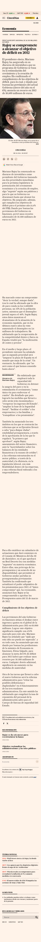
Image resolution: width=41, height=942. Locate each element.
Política (27, 34)
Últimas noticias (9, 854)
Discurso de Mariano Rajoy (8, 379)
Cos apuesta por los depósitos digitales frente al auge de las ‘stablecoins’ (20, 866)
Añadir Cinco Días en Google (14, 165)
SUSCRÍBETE (30, 18)
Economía (9, 28)
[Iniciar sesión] (37, 18)
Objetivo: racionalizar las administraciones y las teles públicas (19, 748)
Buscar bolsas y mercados (13, 911)
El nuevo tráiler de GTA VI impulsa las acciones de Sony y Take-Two (19, 882)
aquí (34, 777)
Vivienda (5, 34)
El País (36, 22)
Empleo (12, 34)
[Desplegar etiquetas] (37, 761)
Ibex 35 (5, 13)
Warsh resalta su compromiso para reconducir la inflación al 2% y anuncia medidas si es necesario (18, 874)
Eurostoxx (12, 922)
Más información (7, 772)
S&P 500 (20, 13)
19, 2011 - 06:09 (20, 153)
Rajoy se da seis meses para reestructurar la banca (15, 736)
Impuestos (19, 34)
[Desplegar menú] (3, 18)
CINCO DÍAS (20, 150)
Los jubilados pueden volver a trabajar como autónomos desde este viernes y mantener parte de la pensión (21, 899)
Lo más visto (7, 892)
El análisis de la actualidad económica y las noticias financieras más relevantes (18, 718)
